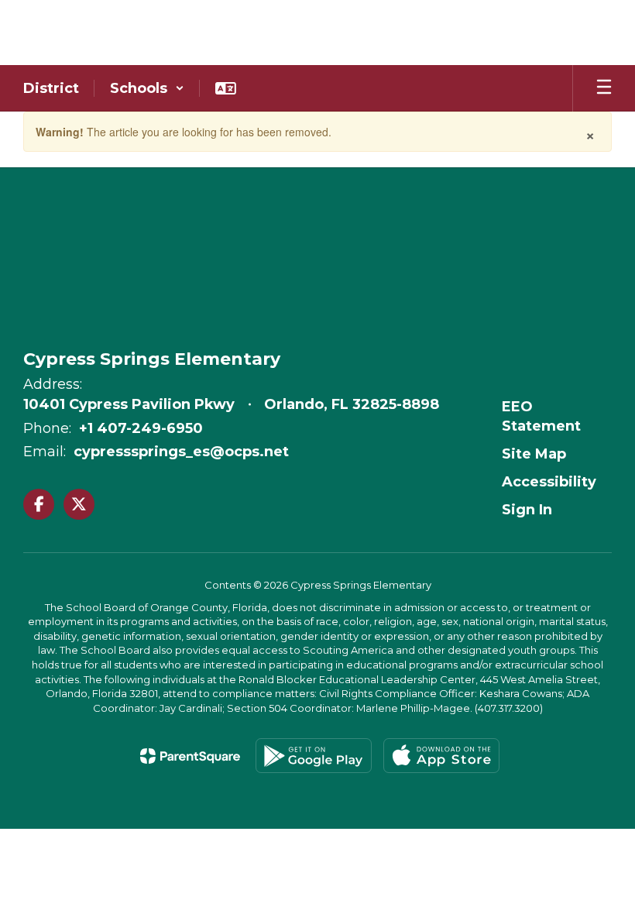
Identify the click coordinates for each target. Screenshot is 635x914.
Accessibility (549, 481)
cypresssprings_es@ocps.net (181, 451)
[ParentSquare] (190, 756)
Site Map (534, 453)
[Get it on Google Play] (314, 755)
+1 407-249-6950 (141, 428)
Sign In (527, 509)
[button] (147, 88)
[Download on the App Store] (441, 755)
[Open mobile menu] (604, 88)
